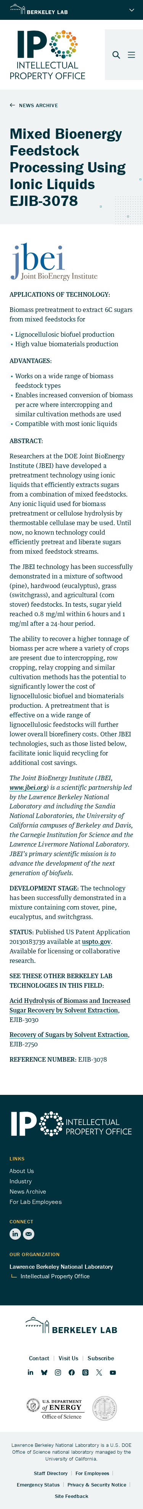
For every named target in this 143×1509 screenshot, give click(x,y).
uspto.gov (96, 941)
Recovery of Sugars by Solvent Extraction (69, 1034)
